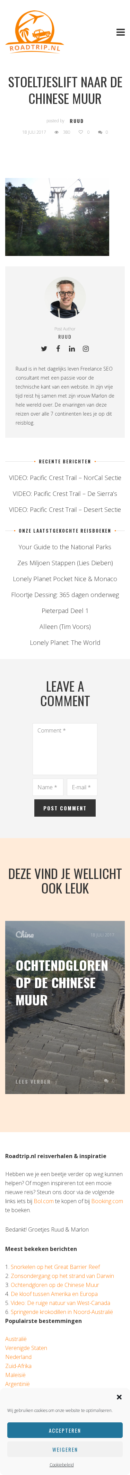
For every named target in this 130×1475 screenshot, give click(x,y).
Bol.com (44, 1201)
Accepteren (65, 1430)
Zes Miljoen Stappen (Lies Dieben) (65, 563)
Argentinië (17, 1384)
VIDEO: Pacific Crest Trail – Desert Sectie (65, 509)
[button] (119, 1397)
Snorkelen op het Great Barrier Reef (55, 1267)
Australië (16, 1339)
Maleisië (15, 1375)
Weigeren (65, 1449)
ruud (77, 120)
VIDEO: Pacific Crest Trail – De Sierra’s (65, 493)
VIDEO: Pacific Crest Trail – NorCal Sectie (65, 477)
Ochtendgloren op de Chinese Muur (62, 982)
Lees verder (33, 1081)
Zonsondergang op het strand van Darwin (62, 1276)
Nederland (18, 1357)
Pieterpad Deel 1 (65, 610)
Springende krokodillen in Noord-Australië (62, 1312)
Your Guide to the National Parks (65, 547)
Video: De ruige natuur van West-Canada (60, 1303)
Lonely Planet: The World (65, 642)
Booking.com (107, 1201)
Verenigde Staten (26, 1348)
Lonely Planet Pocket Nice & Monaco (65, 579)
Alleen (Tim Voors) (65, 626)
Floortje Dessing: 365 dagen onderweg (65, 594)
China (25, 934)
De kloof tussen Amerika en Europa (54, 1294)
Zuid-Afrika (18, 1366)
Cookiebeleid (62, 1465)
